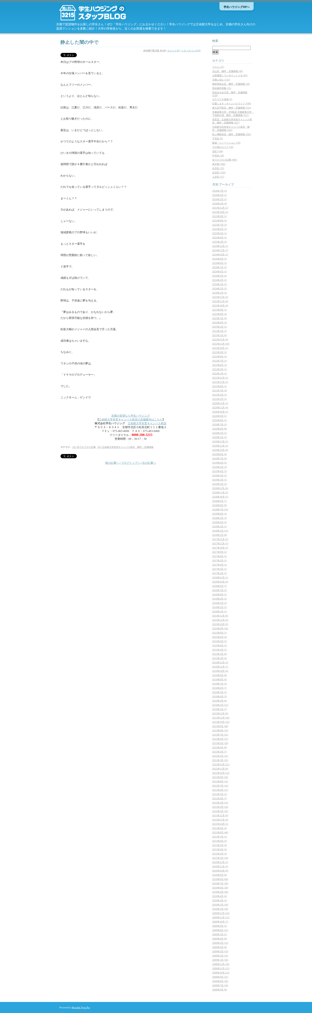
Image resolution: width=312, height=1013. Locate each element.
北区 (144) (217, 151)
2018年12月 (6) (220, 488)
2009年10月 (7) (220, 921)
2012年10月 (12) (220, 773)
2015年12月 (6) (220, 615)
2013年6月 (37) (220, 739)
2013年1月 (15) (220, 760)
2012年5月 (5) (219, 794)
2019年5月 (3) (219, 467)
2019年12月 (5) (220, 441)
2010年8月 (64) (220, 879)
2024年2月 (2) (219, 288)
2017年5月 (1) (219, 560)
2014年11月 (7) (220, 666)
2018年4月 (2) (219, 522)
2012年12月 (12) (220, 764)
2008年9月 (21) (220, 977)
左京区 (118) (218, 172)
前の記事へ (112, 462)
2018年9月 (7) (219, 501)
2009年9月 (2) (219, 926)
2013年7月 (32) (220, 734)
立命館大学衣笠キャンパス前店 (147, 423)
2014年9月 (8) (219, 675)
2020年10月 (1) (220, 411)
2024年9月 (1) (219, 258)
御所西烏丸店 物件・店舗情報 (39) (231, 84)
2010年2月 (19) (220, 904)
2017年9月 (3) (219, 552)
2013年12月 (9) (220, 713)
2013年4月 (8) (219, 747)
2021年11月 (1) (220, 382)
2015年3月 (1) (219, 649)
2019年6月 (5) (219, 462)
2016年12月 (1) (220, 577)
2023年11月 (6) (220, 301)
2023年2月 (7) (219, 331)
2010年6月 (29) (220, 887)
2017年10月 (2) (220, 547)
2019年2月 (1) (219, 479)
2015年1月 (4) (219, 658)
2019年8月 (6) (219, 454)
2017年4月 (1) (219, 564)
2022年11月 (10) (220, 343)
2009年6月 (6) (219, 938)
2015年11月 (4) (220, 620)
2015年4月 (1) (219, 645)
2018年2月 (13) (220, 530)
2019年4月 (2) (219, 471)
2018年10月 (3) (220, 496)
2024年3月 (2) (219, 284)
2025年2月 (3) (219, 242)
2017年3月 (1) (219, 569)
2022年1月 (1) (219, 373)
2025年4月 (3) (219, 237)
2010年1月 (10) (220, 909)
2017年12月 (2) (220, 539)
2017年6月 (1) (219, 556)
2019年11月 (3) (220, 445)
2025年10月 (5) (220, 212)
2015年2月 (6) (219, 654)
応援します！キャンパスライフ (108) (231, 103)
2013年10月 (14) (220, 722)
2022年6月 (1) (219, 365)
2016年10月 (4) (220, 581)
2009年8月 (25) (220, 930)
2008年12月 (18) (220, 964)
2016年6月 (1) (219, 594)
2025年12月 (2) (220, 208)
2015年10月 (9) (220, 624)
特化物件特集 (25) (221, 88)
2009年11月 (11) (220, 917)
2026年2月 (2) (219, 199)
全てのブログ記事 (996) (224, 159)
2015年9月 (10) (220, 628)
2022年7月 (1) (219, 360)
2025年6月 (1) (219, 229)
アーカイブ (226, 184)
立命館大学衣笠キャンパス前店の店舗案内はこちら (130, 419)
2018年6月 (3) (219, 513)
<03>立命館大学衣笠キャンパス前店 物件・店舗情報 (125, 447)
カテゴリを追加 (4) (222, 99)
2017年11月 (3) (220, 543)
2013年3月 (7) (219, 751)
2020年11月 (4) (220, 407)
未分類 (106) (218, 164)
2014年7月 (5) (219, 683)
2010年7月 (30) (220, 883)
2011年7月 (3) (219, 836)
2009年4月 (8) (219, 947)
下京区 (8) (217, 138)
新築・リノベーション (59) (226, 142)
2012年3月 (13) (220, 802)
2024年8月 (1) (219, 263)
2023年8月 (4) (219, 314)
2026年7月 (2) (219, 191)
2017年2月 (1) (219, 573)
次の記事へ (149, 462)
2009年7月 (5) (219, 934)
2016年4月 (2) (219, 598)
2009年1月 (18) (220, 960)
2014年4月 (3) (219, 696)
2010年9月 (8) (219, 875)
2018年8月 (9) (219, 505)
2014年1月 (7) (219, 709)
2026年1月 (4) (219, 203)
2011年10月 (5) (220, 824)
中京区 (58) (218, 155)
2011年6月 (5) (219, 841)
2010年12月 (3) (220, 862)
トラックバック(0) (191, 50)
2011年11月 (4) (220, 819)
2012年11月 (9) (220, 768)
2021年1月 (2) (219, 399)
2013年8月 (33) (220, 730)
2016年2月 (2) (219, 607)
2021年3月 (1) (219, 394)
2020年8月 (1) (219, 420)
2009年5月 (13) (220, 943)
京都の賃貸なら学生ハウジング (130, 415)
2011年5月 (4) (219, 845)
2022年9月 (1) (219, 352)
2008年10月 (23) (220, 972)
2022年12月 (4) (220, 339)
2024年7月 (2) (219, 267)
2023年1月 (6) (219, 335)
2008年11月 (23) (220, 968)
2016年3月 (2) (219, 603)
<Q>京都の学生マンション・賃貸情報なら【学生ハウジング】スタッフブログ (98, 12)
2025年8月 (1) (219, 220)
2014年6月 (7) (219, 688)
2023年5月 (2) (219, 326)
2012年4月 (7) (219, 798)
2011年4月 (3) (219, 849)
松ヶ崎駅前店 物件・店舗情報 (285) (231, 134)
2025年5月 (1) (219, 233)
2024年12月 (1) (220, 246)
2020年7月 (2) (219, 424)
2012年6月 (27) (220, 790)
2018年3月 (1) (219, 526)
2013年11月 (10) (220, 717)
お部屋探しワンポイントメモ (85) (229, 75)
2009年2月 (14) (220, 955)
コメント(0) (173, 50)
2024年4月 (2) (219, 280)
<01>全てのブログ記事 (84, 447)
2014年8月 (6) (219, 679)
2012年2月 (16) (220, 807)
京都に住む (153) (221, 79)
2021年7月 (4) (219, 390)
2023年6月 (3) (219, 322)
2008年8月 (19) (220, 981)
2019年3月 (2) (219, 475)
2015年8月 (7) (219, 632)
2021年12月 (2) (220, 377)
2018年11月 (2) (220, 492)
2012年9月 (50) (220, 777)
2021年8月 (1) (219, 386)
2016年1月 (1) (219, 611)
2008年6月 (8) (219, 989)
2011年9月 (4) (219, 828)
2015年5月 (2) (219, 641)
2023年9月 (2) (219, 309)
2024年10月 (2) (220, 254)
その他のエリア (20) (222, 147)
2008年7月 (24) (220, 985)
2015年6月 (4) (219, 637)
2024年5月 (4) (219, 275)
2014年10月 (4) (220, 671)
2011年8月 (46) (220, 832)
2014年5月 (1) (219, 692)
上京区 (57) (218, 176)
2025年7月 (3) (219, 225)
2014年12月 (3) (220, 662)
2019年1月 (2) (219, 484)
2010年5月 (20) (220, 892)
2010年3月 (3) (219, 900)
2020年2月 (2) (219, 433)
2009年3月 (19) (220, 951)
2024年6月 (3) (219, 271)
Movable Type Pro (81, 1007)
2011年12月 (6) (220, 815)
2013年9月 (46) (220, 726)
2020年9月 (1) (219, 416)
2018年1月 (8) (219, 535)
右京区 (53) (218, 168)
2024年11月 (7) (220, 250)
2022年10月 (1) (220, 348)
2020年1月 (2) (219, 437)
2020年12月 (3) (220, 403)
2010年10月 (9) (220, 870)
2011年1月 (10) (220, 858)
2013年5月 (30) (220, 743)
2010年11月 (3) (220, 866)
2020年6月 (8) (219, 428)
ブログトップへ (130, 462)
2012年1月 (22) (220, 811)
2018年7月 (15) (220, 509)
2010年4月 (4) (219, 896)
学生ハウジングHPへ (237, 6)
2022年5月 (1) (219, 369)
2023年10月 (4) (220, 305)
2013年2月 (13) (220, 756)
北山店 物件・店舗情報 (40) (227, 71)
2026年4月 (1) (219, 195)
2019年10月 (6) (220, 450)
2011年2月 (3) (219, 853)
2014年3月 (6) (219, 700)
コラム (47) (218, 67)
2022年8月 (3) (219, 356)
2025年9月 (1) (219, 216)
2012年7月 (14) (220, 785)
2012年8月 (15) (220, 781)
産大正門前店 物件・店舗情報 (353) (231, 107)
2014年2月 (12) (220, 705)
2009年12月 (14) (220, 913)
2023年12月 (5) (220, 297)
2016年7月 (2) (219, 590)
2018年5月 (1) (219, 518)
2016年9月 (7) (219, 586)
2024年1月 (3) (219, 292)
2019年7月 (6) (219, 458)
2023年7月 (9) (219, 318)
